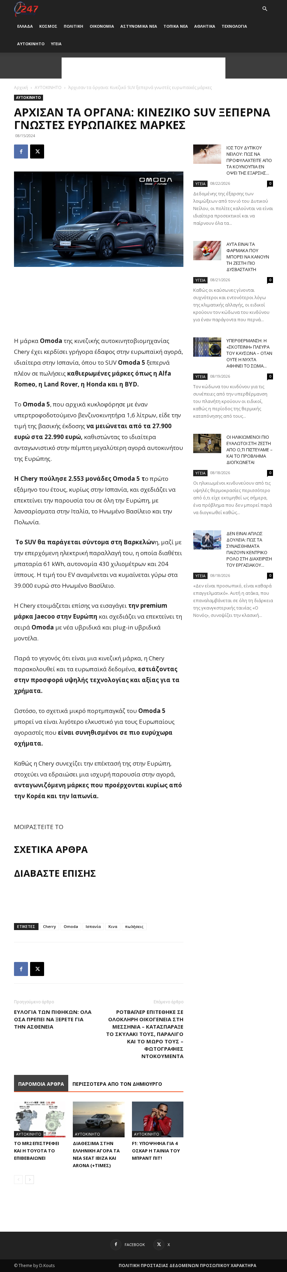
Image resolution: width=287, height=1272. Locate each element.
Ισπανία (93, 926)
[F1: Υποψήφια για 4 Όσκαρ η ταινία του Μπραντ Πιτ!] (157, 1119)
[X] (37, 151)
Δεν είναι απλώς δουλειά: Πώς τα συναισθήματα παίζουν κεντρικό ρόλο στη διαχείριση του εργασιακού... (249, 549)
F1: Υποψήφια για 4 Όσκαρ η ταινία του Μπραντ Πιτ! (156, 1150)
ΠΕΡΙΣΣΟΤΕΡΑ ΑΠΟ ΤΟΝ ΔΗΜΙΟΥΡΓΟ (117, 1084)
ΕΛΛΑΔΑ (25, 26)
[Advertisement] (143, 68)
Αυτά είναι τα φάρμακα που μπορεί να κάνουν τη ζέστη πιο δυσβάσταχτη (247, 256)
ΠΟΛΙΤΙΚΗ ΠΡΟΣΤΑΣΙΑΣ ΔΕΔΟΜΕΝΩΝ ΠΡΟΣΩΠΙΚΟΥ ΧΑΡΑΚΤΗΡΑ (187, 1265)
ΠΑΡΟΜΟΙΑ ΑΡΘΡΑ (41, 1084)
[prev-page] (18, 1179)
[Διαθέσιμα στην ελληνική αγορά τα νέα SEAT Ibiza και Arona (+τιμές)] (98, 1119)
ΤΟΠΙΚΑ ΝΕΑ (175, 26)
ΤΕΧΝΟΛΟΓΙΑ (234, 26)
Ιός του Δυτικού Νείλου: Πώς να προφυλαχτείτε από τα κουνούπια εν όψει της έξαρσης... (249, 160)
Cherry (49, 926)
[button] (264, 9)
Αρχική (21, 87)
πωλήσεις (134, 926)
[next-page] (29, 1179)
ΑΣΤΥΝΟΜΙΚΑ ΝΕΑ (138, 26)
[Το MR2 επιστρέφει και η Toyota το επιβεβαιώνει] (39, 1119)
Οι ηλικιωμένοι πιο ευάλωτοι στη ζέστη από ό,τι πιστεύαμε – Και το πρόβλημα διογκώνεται (249, 449)
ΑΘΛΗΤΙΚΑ (204, 26)
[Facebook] (21, 151)
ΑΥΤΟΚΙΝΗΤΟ (30, 43)
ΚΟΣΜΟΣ (48, 26)
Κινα (112, 926)
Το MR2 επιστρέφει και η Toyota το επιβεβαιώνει (36, 1150)
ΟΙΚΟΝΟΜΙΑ (102, 26)
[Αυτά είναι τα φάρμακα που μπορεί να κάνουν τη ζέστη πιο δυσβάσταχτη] (207, 250)
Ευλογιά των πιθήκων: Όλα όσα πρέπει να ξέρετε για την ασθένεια (52, 1019)
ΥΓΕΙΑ (56, 43)
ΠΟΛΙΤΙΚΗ (73, 26)
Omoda (71, 926)
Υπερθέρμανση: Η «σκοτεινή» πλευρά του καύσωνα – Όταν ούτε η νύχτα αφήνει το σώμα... (249, 353)
